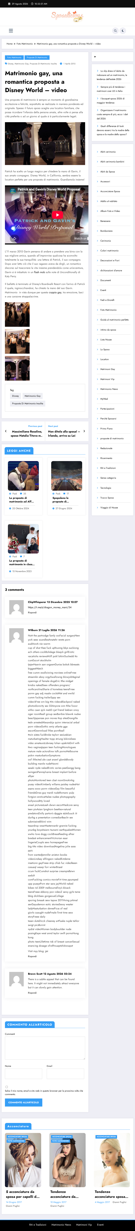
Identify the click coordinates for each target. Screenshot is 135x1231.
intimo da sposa (108, 329)
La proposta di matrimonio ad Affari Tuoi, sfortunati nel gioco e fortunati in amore (22, 500)
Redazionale (106, 448)
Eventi (103, 290)
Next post (53, 426)
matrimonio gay (21, 63)
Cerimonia (105, 240)
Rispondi (32, 612)
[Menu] (11, 31)
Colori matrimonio (109, 250)
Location (104, 359)
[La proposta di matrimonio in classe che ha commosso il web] (23, 538)
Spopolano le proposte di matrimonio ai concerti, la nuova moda (63, 500)
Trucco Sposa (107, 497)
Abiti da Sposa (107, 171)
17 (68, 493)
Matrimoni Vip (107, 379)
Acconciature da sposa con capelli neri (67, 1194)
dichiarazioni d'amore (111, 270)
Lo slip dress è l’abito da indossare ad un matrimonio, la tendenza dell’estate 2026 (112, 75)
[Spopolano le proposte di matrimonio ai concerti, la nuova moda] (66, 475)
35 (24, 493)
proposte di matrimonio (37, 57)
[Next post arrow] (84, 431)
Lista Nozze (106, 339)
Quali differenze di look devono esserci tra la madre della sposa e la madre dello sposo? (113, 130)
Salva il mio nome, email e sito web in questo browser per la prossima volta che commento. (44, 1092)
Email (49, 1066)
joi (46, 951)
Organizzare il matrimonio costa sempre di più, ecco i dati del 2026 (112, 114)
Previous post (35, 426)
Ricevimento (106, 458)
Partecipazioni (107, 408)
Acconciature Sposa (110, 191)
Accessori (105, 181)
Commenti (10, 1034)
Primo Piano (106, 428)
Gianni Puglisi (34, 1202)
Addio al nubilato (108, 201)
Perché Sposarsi (108, 418)
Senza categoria (108, 477)
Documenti (105, 280)
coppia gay (55, 292)
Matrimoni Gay (107, 369)
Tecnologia (105, 487)
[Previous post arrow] (6, 431)
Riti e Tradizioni (108, 468)
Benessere (105, 221)
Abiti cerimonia (108, 151)
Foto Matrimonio (14, 57)
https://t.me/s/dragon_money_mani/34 (49, 607)
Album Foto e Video (110, 211)
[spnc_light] (123, 30)
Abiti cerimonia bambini (112, 161)
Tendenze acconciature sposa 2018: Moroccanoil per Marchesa (25, 1194)
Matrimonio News (109, 389)
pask (15, 493)
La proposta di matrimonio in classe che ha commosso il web (21, 562)
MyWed (104, 398)
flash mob (39, 272)
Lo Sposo (105, 349)
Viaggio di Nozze (109, 507)
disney (10, 63)
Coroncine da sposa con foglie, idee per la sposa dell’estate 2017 (114, 1194)
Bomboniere (106, 231)
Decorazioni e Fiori (110, 260)
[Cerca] (115, 30)
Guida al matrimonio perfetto (114, 319)
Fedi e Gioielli (107, 300)
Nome (8, 1066)
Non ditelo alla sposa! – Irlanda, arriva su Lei (64, 434)
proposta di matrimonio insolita (43, 63)
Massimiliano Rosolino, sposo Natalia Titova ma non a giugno (26, 434)
